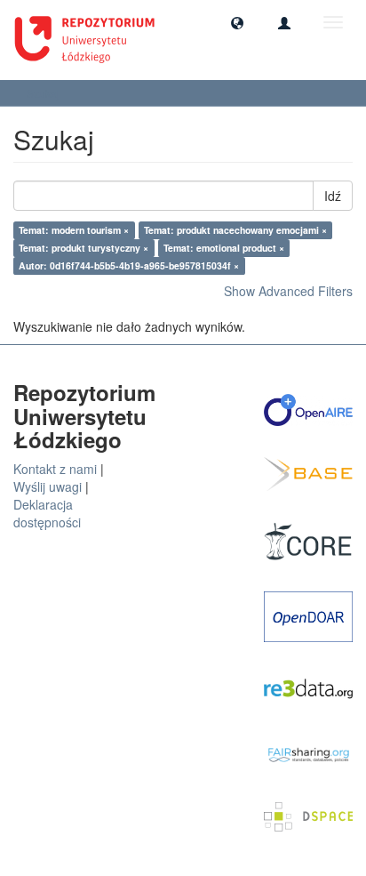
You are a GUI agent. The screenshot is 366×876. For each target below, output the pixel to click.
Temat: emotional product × (223, 247)
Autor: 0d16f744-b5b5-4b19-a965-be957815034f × (129, 265)
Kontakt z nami (55, 469)
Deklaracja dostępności (47, 513)
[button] (237, 22)
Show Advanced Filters (288, 291)
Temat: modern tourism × (74, 230)
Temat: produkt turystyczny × (83, 247)
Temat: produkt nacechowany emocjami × (235, 230)
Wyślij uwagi (47, 486)
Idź (332, 196)
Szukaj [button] (44, 92)
